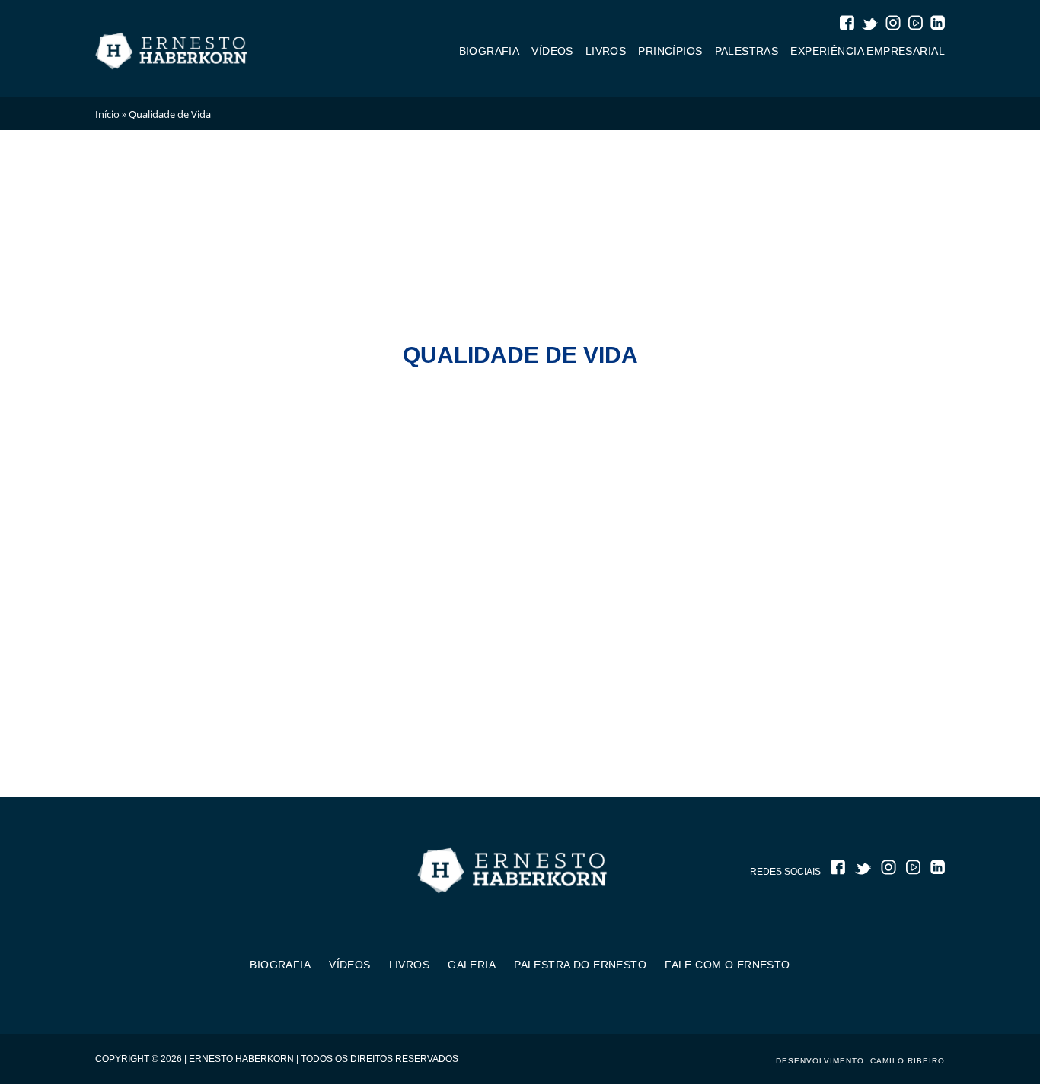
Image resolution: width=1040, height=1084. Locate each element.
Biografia (489, 51)
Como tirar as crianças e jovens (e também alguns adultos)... (188, 660)
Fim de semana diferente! (626, 643)
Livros (606, 51)
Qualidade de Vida (792, 332)
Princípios (670, 51)
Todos (118, 332)
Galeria (472, 964)
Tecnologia (906, 332)
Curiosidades (209, 332)
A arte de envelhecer (397, 643)
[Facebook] (846, 25)
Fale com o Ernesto (727, 964)
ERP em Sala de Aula (420, 332)
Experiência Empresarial (867, 51)
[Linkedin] (937, 25)
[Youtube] (915, 25)
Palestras (747, 51)
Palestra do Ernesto (580, 964)
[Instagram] (893, 25)
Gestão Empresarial (564, 332)
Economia (304, 332)
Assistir (135, 723)
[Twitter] (870, 26)
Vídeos (552, 51)
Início (107, 114)
